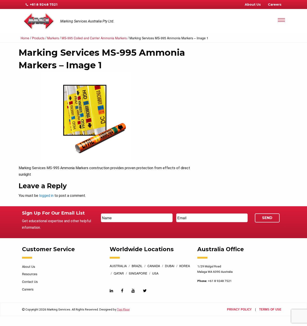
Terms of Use (270, 309)
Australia (118, 266)
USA (155, 273)
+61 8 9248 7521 (43, 4)
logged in (46, 195)
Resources (29, 274)
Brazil (137, 266)
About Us (253, 4)
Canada (153, 266)
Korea (184, 266)
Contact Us (30, 281)
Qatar (119, 273)
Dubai (169, 266)
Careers (274, 4)
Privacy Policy (239, 309)
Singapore (138, 273)
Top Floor (123, 309)
